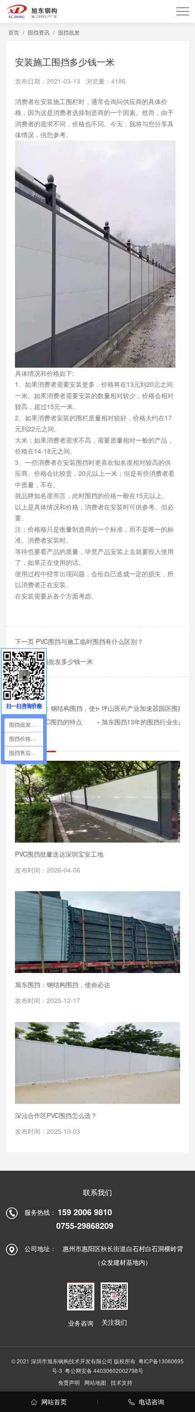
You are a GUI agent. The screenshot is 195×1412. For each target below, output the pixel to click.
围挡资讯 (38, 32)
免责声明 (69, 1382)
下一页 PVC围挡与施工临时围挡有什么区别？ (79, 641)
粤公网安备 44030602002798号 (104, 1370)
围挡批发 (69, 32)
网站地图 (95, 1382)
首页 (13, 32)
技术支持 (121, 1382)
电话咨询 (150, 1401)
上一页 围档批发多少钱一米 (54, 661)
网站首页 (53, 1401)
